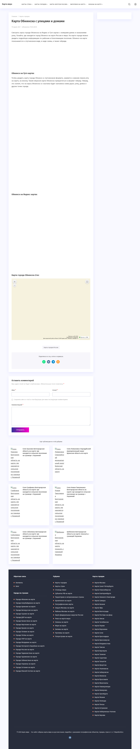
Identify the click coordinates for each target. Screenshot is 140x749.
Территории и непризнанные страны (69, 597)
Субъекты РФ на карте (63, 593)
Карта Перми (100, 626)
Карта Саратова (101, 658)
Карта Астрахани (101, 708)
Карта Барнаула (101, 651)
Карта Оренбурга (101, 694)
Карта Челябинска (102, 622)
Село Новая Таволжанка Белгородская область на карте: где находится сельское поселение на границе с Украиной (78, 492)
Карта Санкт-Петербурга (104, 586)
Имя (14, 390)
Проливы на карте (62, 633)
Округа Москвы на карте (64, 608)
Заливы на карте (61, 629)
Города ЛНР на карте (24, 639)
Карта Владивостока (102, 644)
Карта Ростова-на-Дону (103, 615)
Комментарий (17, 405)
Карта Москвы (100, 583)
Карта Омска (99, 619)
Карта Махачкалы (101, 683)
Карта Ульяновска (101, 669)
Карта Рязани (100, 697)
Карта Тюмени (100, 654)
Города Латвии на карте (25, 632)
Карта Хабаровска (102, 672)
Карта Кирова (100, 715)
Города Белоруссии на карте (27, 610)
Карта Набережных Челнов (105, 712)
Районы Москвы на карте (64, 611)
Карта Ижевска (100, 676)
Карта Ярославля (101, 679)
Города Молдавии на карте (26, 642)
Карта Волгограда (101, 611)
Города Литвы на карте (25, 635)
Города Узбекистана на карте (27, 660)
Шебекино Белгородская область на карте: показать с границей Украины (78, 534)
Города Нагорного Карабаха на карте (30, 646)
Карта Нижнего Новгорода (105, 597)
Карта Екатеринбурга (103, 593)
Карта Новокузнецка (102, 687)
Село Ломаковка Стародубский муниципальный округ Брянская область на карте (79, 451)
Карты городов (61, 583)
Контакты (19, 583)
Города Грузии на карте (25, 614)
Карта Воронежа (101, 629)
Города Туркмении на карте (26, 657)
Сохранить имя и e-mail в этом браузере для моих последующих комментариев (41, 399)
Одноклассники (58, 361)
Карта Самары (100, 601)
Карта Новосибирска (103, 590)
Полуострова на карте (63, 636)
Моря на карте (60, 626)
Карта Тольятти (100, 661)
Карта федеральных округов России (69, 615)
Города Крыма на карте (25, 628)
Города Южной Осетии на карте (28, 671)
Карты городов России (51, 347)
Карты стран (60, 586)
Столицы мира (60, 590)
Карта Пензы (99, 704)
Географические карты (64, 604)
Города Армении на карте (25, 607)
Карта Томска (100, 647)
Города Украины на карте (25, 664)
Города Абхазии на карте (25, 599)
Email (55, 390)
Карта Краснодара (102, 636)
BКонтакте (70, 737)
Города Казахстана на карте (26, 621)
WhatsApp (44, 361)
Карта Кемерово (101, 690)
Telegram (53, 361)
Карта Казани (100, 604)
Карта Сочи (99, 633)
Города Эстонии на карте (25, 667)
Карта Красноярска (102, 640)
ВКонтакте (48, 361)
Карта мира (7, 4)
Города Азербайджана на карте (28, 603)
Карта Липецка (100, 701)
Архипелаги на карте (63, 601)
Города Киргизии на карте (26, 625)
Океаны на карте (61, 622)
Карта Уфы (99, 608)
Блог (17, 586)
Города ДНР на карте (24, 617)
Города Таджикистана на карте (27, 653)
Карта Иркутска (100, 665)
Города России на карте (25, 650)
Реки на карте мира (62, 619)
